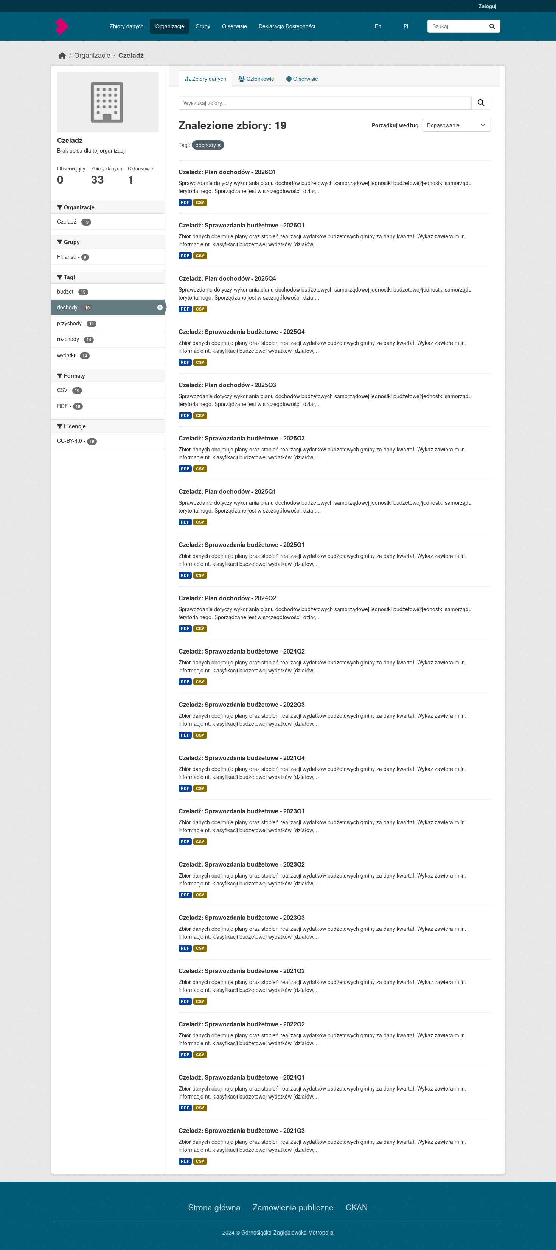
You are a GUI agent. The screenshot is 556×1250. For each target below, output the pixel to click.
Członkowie (259, 78)
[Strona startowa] (62, 55)
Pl (406, 26)
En (378, 26)
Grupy (203, 26)
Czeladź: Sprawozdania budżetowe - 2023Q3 (242, 917)
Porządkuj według (395, 125)
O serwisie (234, 26)
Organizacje (169, 26)
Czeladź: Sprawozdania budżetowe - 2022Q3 (242, 704)
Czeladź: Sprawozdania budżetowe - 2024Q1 (242, 1077)
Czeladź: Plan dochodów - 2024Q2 (227, 597)
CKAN (357, 1207)
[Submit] (492, 26)
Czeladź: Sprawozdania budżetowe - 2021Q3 (242, 1130)
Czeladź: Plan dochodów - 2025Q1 (227, 491)
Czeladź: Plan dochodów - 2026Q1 (227, 171)
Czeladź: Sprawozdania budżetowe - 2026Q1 (242, 225)
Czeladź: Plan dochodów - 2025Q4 (227, 278)
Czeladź (131, 55)
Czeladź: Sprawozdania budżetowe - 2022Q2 (242, 1024)
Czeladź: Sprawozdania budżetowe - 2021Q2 (242, 970)
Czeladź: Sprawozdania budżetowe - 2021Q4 (242, 757)
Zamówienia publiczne (293, 1207)
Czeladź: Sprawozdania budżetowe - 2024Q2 (242, 651)
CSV (200, 202)
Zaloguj (488, 5)
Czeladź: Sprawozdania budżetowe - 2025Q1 (242, 544)
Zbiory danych (127, 26)
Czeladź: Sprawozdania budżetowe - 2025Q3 (242, 438)
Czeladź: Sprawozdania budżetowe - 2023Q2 (242, 864)
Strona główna (214, 1207)
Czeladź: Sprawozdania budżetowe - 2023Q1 (242, 811)
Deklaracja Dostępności (287, 26)
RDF (185, 202)
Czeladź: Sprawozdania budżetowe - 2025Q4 (242, 331)
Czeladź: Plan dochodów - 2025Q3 (227, 384)
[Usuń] (219, 145)
